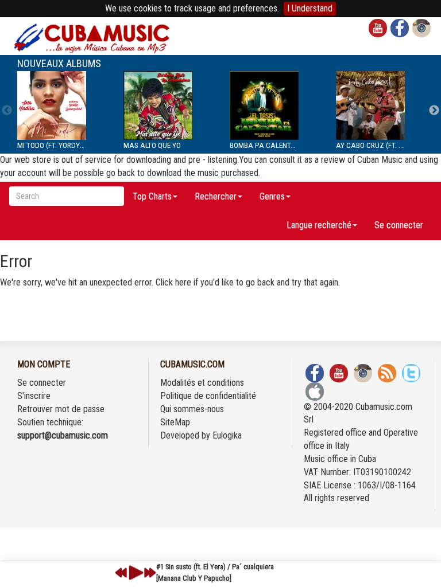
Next (434, 110)
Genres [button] (272, 196)
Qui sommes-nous (192, 409)
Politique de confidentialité (208, 395)
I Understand (309, 8)
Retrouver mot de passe (61, 409)
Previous (7, 110)
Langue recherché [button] (319, 225)
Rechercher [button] (216, 196)
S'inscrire (34, 395)
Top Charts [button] (152, 196)
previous (121, 573)
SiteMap (175, 422)
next (150, 573)
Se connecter (398, 225)
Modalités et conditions (202, 382)
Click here (173, 282)
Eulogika (227, 435)
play (134, 572)
